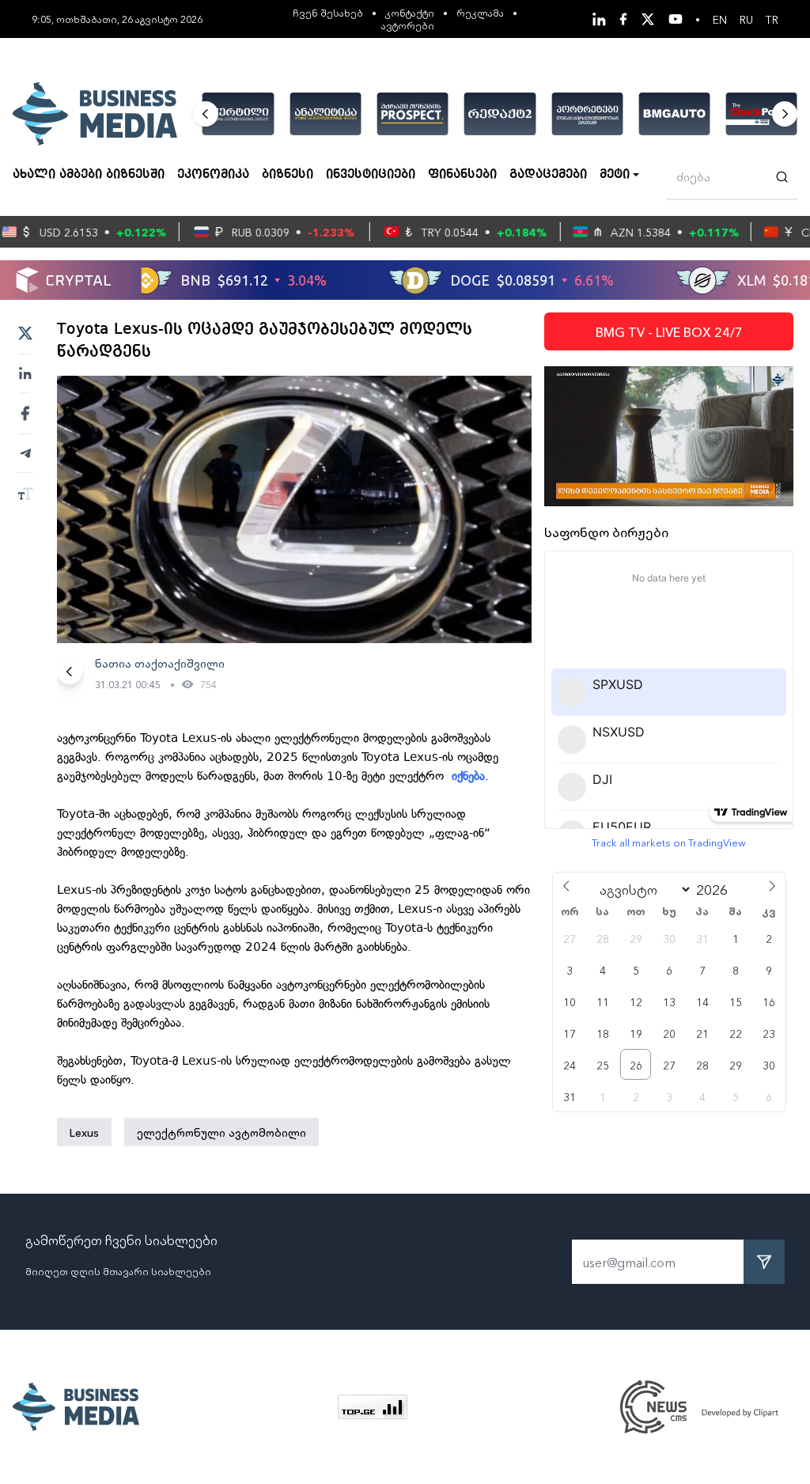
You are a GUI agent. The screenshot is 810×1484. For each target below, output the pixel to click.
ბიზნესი (287, 174)
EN (720, 19)
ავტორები (407, 25)
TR (772, 19)
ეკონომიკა (213, 174)
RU (746, 19)
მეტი (615, 174)
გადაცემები (548, 174)
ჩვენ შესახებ (328, 12)
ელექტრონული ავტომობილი (221, 1132)
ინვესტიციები (370, 174)
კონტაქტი (409, 12)
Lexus (84, 1132)
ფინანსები (462, 174)
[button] (205, 114)
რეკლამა (480, 12)
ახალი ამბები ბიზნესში (89, 174)
